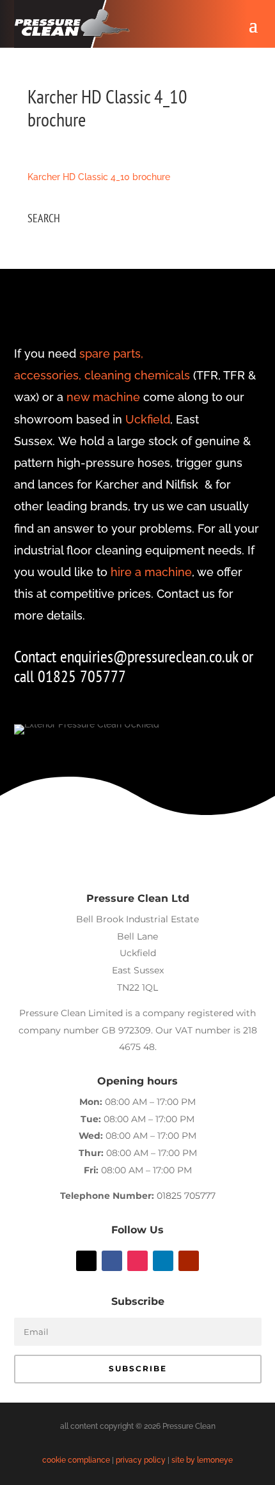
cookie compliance (76, 1460)
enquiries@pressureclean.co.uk (151, 656)
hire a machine (151, 572)
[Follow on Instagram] (137, 1261)
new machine (103, 397)
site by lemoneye (202, 1460)
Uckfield (147, 419)
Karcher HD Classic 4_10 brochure (99, 177)
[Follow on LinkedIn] (163, 1261)
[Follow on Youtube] (188, 1261)
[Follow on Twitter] (86, 1261)
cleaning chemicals (137, 375)
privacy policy (141, 1460)
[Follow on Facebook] (112, 1261)
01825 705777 (186, 1195)
